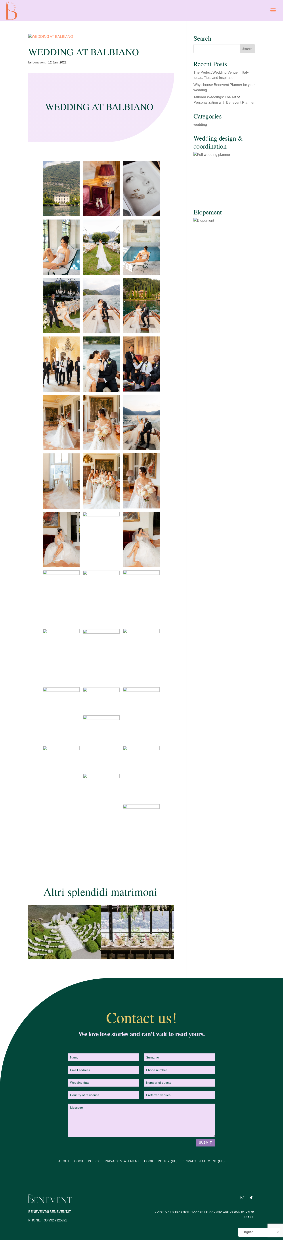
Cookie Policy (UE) (161, 1161)
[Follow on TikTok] (251, 1197)
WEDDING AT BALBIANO (83, 51)
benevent (39, 62)
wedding (200, 124)
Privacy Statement (122, 1161)
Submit (205, 1142)
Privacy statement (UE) (203, 1161)
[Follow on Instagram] (242, 1197)
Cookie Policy (87, 1161)
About (63, 1161)
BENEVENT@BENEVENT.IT (49, 1211)
